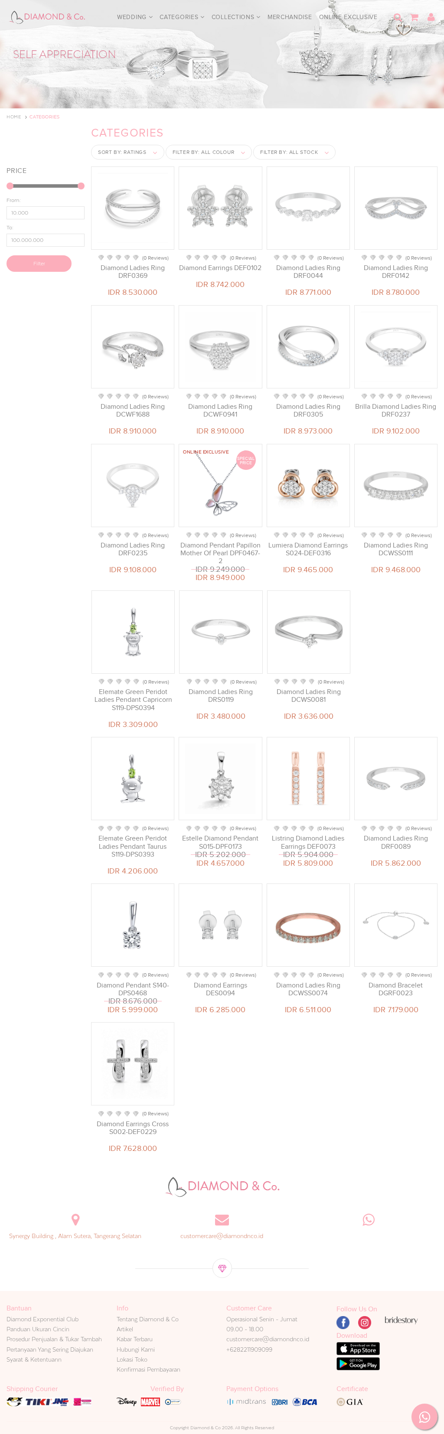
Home (14, 117)
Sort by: (122, 152)
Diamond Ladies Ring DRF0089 (396, 842)
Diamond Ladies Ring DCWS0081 (309, 696)
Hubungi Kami (136, 1349)
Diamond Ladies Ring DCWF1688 (133, 410)
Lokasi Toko (132, 1359)
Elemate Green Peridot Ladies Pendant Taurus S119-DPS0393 (132, 846)
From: (14, 200)
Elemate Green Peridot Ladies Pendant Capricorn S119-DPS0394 (133, 699)
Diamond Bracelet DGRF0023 (396, 989)
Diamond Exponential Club (42, 1319)
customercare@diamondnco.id (221, 1235)
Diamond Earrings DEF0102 (220, 268)
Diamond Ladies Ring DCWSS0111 (396, 549)
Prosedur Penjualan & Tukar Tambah (54, 1339)
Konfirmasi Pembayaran (148, 1369)
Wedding (133, 17)
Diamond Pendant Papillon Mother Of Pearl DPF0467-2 (220, 553)
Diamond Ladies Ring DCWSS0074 (308, 989)
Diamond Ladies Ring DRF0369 (133, 272)
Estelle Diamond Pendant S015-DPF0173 (220, 842)
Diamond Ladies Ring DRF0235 (133, 549)
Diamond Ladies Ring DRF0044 (308, 272)
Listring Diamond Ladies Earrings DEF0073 (308, 842)
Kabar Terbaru (135, 1339)
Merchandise (290, 17)
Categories (180, 17)
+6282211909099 (249, 1349)
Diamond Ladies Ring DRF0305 (308, 410)
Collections (234, 17)
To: (10, 228)
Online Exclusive (348, 17)
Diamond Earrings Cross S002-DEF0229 (133, 1128)
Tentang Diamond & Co (148, 1319)
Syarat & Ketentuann (34, 1359)
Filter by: (204, 152)
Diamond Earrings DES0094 (220, 989)
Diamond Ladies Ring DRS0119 (221, 696)
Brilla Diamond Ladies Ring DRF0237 (395, 410)
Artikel (125, 1329)
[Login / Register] (430, 17)
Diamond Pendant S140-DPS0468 (133, 989)
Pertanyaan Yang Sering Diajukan (50, 1349)
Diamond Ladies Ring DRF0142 (396, 272)
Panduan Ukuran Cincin (38, 1329)
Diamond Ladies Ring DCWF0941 (220, 410)
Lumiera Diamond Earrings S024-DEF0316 (308, 549)
